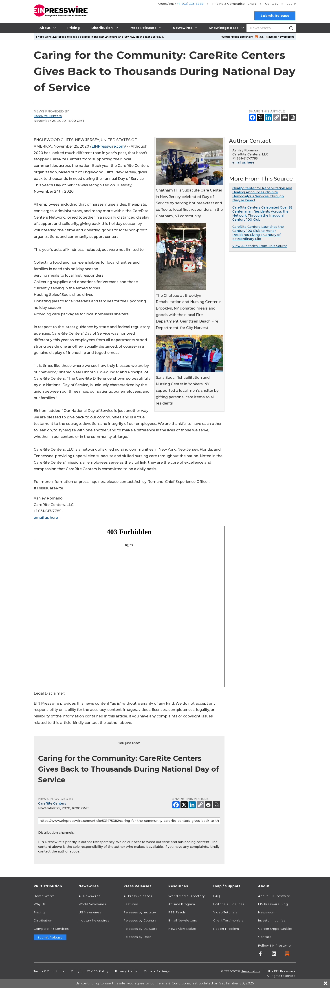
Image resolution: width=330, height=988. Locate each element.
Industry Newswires (94, 920)
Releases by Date (137, 936)
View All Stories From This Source (259, 246)
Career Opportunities (275, 928)
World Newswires (92, 904)
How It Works (44, 896)
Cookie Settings (157, 971)
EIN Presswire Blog (273, 904)
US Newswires (90, 912)
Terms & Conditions (49, 971)
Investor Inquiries (271, 920)
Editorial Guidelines (228, 904)
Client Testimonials (228, 920)
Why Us (39, 904)
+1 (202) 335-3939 (190, 3)
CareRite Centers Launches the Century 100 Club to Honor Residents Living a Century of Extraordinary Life (258, 233)
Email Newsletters (282, 36)
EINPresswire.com (108, 146)
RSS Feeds (177, 912)
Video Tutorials (225, 912)
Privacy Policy (126, 971)
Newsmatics (250, 971)
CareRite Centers (48, 116)
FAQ (216, 896)
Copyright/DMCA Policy (89, 971)
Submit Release (274, 16)
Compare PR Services (51, 928)
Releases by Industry (139, 912)
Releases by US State (140, 928)
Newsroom (266, 912)
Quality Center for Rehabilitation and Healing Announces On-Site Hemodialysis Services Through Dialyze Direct (262, 194)
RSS (261, 36)
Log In (291, 3)
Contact (271, 3)
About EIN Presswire (274, 896)
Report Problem (226, 928)
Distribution (43, 920)
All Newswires (89, 896)
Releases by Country (139, 920)
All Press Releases (137, 896)
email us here (46, 517)
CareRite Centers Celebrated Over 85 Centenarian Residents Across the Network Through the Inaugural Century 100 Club (262, 213)
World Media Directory (237, 36)
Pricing (234, 3)
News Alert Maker (182, 928)
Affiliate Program (181, 904)
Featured (130, 904)
